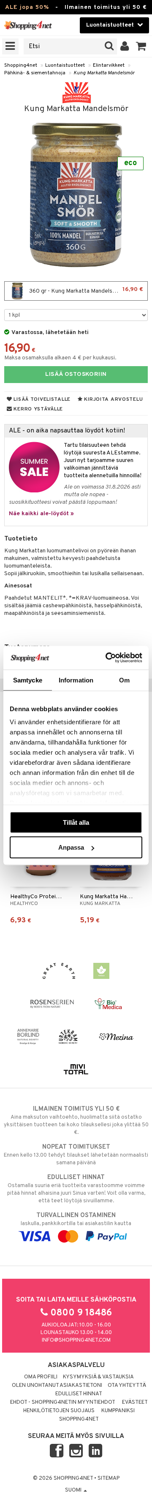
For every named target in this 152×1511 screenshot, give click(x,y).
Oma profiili (40, 1377)
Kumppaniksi (118, 1411)
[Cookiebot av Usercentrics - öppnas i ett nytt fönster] (107, 657)
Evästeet (135, 1402)
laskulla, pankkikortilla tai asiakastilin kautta (76, 1219)
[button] (141, 46)
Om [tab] (124, 679)
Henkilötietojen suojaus (59, 1411)
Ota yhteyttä (127, 1385)
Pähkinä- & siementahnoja (34, 73)
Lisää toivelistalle (41, 399)
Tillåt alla (76, 822)
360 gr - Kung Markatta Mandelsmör (85, 290)
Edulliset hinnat (78, 1394)
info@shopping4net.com (76, 1340)
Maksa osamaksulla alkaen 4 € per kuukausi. (60, 357)
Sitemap (108, 1478)
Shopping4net (20, 65)
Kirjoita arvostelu (113, 399)
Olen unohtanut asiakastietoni (57, 1385)
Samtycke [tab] (27, 679)
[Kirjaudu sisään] (125, 46)
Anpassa (71, 847)
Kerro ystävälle (37, 409)
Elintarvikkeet (109, 65)
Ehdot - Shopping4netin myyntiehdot (62, 1402)
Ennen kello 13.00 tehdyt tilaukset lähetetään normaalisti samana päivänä (76, 1154)
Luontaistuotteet (65, 65)
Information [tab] (76, 679)
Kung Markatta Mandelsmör (104, 73)
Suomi (74, 1490)
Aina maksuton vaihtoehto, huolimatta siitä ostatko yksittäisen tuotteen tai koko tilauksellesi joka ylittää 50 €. (76, 1120)
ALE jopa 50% (27, 7)
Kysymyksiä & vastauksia (98, 1377)
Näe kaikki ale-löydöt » (41, 513)
